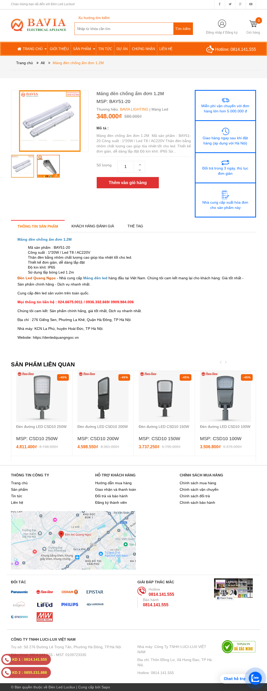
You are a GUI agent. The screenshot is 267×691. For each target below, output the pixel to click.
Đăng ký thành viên (111, 502)
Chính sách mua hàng (198, 483)
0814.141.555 (243, 49)
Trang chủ (19, 483)
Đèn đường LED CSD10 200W (102, 427)
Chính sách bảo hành (197, 502)
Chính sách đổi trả (195, 496)
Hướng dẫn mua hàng (113, 483)
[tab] (38, 226)
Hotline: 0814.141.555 (155, 673)
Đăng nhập (214, 32)
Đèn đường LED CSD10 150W (164, 427)
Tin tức (16, 496)
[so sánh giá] (239, 646)
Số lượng (104, 165)
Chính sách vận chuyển (199, 489)
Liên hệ (17, 502)
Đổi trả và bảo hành (111, 496)
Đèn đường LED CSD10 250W (41, 427)
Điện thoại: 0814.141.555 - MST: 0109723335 (48, 655)
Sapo (105, 687)
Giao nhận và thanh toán (115, 489)
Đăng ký (231, 32)
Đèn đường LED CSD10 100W (225, 427)
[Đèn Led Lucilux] (38, 24)
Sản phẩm (19, 489)
